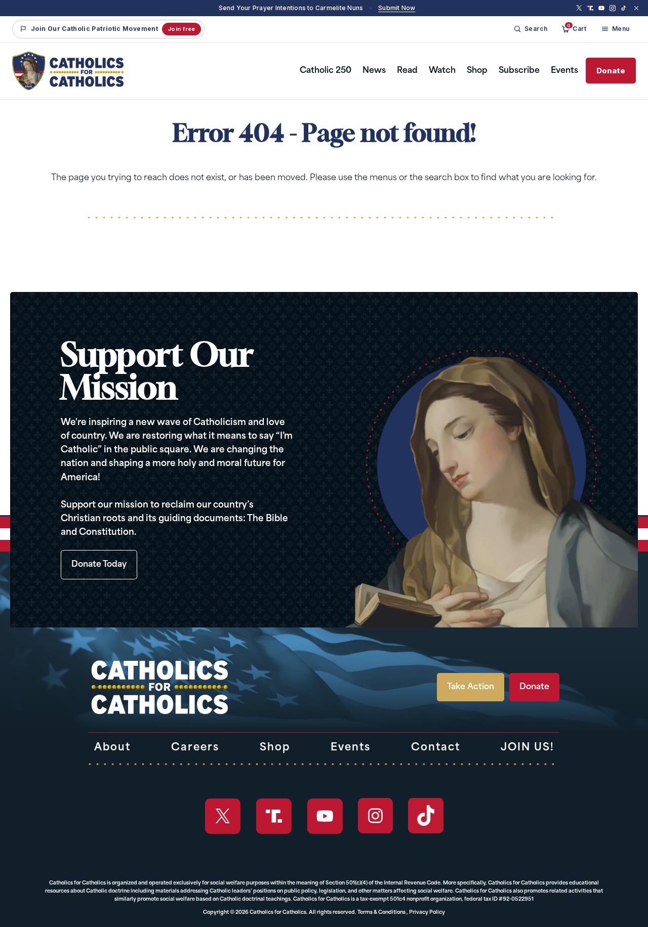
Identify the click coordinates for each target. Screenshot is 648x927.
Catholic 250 (325, 71)
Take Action (470, 687)
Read (407, 71)
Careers (195, 748)
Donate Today (99, 565)
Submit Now (396, 8)
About (112, 748)
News (374, 71)
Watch (442, 71)
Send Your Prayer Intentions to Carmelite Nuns (291, 8)
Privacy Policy (427, 912)
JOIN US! (527, 748)
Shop (477, 71)
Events (564, 71)
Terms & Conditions (381, 912)
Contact (435, 748)
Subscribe (519, 71)
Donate (610, 70)
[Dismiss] (636, 8)
